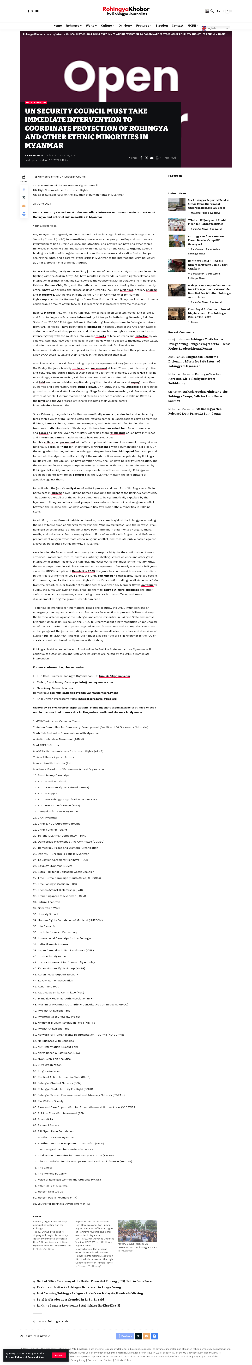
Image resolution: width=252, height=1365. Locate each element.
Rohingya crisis (57, 1321)
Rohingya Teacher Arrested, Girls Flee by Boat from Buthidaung (194, 379)
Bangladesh (197, 249)
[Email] (151, 158)
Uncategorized (36, 102)
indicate (50, 312)
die (52, 428)
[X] (32, 11)
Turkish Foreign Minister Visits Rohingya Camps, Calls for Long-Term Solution (198, 396)
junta (41, 400)
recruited (79, 474)
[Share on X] (146, 158)
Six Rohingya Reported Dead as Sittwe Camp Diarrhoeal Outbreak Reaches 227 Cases (208, 204)
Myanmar (196, 213)
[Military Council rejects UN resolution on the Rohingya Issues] (137, 1231)
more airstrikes (128, 589)
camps (59, 437)
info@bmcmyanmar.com (96, 682)
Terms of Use (35, 1357)
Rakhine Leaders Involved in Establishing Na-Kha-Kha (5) (78, 1305)
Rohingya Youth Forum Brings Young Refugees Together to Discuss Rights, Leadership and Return (199, 344)
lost (77, 345)
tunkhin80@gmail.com (114, 676)
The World (216, 229)
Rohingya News (211, 213)
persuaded (67, 442)
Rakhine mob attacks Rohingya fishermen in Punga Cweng (79, 1287)
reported (48, 299)
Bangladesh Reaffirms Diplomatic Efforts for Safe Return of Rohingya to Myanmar (194, 361)
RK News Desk (34, 155)
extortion (141, 336)
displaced (94, 326)
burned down (86, 386)
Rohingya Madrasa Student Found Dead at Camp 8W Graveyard (206, 240)
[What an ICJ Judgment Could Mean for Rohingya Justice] (176, 224)
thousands (117, 432)
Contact (108, 1360)
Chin (59, 285)
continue (147, 585)
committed (105, 575)
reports (100, 336)
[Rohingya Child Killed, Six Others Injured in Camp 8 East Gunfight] (176, 265)
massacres (46, 294)
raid (142, 372)
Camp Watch (213, 249)
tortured (78, 368)
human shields (55, 423)
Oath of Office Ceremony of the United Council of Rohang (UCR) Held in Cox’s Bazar (95, 1281)
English (211, 28)
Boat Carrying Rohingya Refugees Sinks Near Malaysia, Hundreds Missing (90, 1293)
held (42, 382)
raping (135, 382)
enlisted (143, 414)
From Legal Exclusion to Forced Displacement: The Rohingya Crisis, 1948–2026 (209, 313)
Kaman (50, 285)
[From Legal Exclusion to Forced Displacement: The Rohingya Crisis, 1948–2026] (176, 313)
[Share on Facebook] (141, 158)
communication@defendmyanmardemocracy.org (84, 692)
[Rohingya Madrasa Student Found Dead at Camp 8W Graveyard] (176, 241)
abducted (124, 414)
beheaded (84, 317)
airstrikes (126, 289)
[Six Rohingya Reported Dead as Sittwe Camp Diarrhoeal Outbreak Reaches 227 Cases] (176, 204)
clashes (46, 405)
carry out (110, 589)
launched (132, 386)
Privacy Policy (14, 1357)
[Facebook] (28, 11)
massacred (99, 368)
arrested (109, 414)
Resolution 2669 (83, 571)
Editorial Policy (123, 1360)
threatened (102, 446)
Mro (66, 285)
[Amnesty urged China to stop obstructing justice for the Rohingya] (54, 1235)
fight (65, 446)
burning (56, 492)
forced (44, 432)
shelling (151, 289)
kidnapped (126, 451)
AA (59, 400)
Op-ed (194, 322)
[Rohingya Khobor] (126, 11)
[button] (59, 1355)
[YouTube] (37, 11)
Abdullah (174, 356)
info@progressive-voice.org (97, 698)
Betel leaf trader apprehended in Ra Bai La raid (70, 1299)
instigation (73, 488)
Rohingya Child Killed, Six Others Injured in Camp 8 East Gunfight (207, 264)
